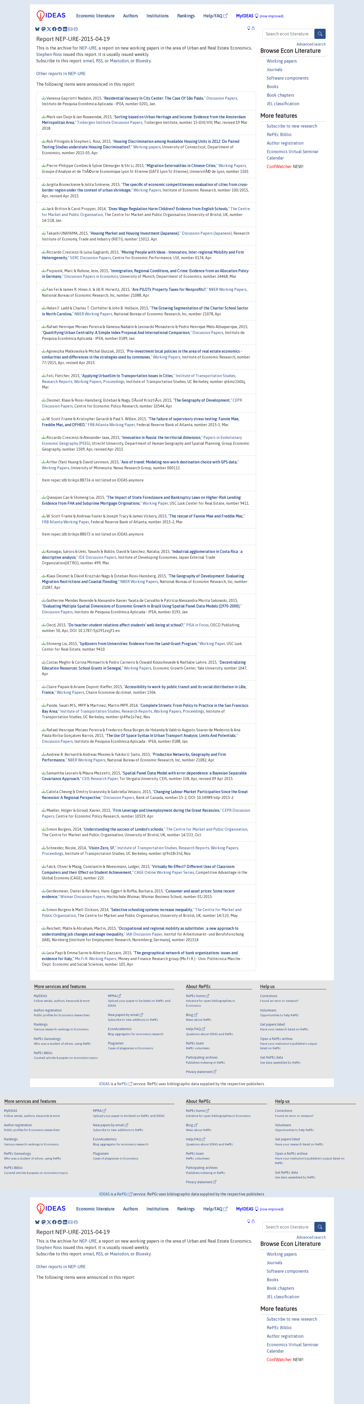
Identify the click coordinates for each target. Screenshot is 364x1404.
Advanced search (311, 44)
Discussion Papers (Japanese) (207, 233)
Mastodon (119, 60)
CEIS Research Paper (100, 779)
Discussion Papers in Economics (91, 276)
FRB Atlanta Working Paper (111, 425)
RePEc (123, 1084)
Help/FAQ (213, 15)
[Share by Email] (70, 29)
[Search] (320, 34)
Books (272, 86)
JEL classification (283, 103)
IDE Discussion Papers (97, 557)
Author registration (285, 143)
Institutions (158, 15)
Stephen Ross (49, 54)
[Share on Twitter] (49, 29)
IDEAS (104, 1084)
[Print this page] (76, 29)
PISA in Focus (197, 625)
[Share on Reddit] (60, 29)
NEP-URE (88, 48)
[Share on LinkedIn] (65, 29)
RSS (99, 60)
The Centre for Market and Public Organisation (206, 829)
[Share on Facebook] (54, 29)
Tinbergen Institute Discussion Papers (109, 122)
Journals (274, 69)
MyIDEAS (260, 15)
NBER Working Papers (227, 289)
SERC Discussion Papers (90, 258)
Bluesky (143, 60)
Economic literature (95, 15)
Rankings (186, 15)
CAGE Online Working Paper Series (164, 872)
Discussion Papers (221, 98)
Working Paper (155, 503)
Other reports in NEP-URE (61, 73)
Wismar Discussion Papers (82, 897)
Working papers (282, 61)
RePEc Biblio (279, 134)
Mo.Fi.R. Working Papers (95, 959)
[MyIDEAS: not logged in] (250, 28)
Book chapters (280, 95)
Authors (130, 15)
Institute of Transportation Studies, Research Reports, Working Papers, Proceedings (132, 711)
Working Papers (232, 166)
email (88, 60)
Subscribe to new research (292, 126)
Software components (288, 78)
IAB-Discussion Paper (144, 934)
